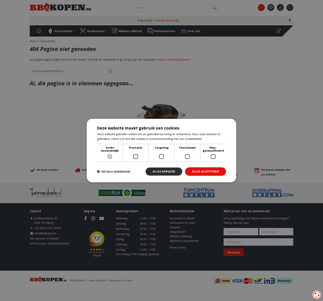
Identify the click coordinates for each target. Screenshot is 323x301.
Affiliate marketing (181, 236)
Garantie (175, 227)
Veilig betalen (178, 232)
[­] (86, 218)
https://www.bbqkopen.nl (174, 59)
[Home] (38, 31)
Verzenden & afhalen (182, 218)
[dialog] (317, 295)
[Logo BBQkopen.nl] (61, 7)
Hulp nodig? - (157, 20)
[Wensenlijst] (290, 7)
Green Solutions (97, 280)
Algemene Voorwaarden (184, 241)
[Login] (280, 7)
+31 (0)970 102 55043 (47, 228)
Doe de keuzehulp (166, 20)
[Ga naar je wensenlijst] (291, 7)
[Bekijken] (278, 31)
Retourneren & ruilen (182, 223)
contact (270, 7)
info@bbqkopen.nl (45, 233)
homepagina (174, 137)
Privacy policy (178, 247)
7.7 (261, 7)
